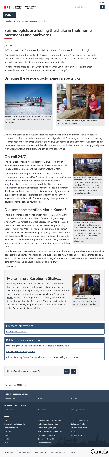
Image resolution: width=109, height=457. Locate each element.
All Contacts (8, 410)
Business (7, 431)
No (73, 371)
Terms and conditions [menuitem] (58, 452)
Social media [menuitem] (9, 452)
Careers (74, 398)
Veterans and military (79, 428)
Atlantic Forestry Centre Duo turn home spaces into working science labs (42, 357)
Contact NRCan (9, 398)
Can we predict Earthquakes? (20, 351)
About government (78, 410)
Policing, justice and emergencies (50, 431)
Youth (73, 431)
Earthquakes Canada (16, 331)
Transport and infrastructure (48, 435)
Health (6, 439)
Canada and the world (46, 439)
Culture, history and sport (47, 428)
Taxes (6, 443)
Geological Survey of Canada (18, 55)
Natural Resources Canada (26, 21)
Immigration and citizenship (14, 424)
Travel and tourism (11, 428)
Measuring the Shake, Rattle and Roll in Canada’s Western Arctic (37, 345)
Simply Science (46, 21)
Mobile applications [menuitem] (24, 452)
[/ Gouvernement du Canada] (20, 7)
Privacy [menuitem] (72, 452)
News (40, 398)
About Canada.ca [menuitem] (41, 452)
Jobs (5, 420)
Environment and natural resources (50, 420)
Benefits (7, 435)
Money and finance (45, 443)
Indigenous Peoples (78, 424)
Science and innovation (79, 420)
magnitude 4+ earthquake (17, 184)
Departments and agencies (47, 410)
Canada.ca (9, 21)
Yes (66, 371)
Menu (8, 14)
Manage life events (78, 435)
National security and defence (48, 424)
